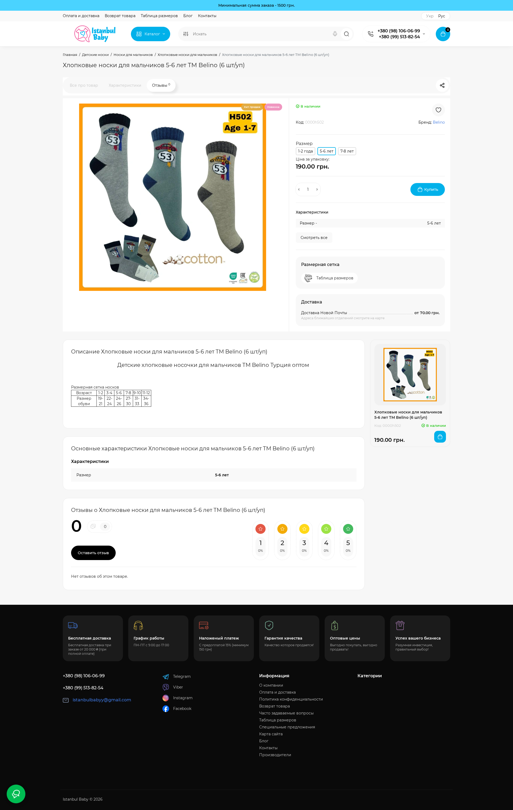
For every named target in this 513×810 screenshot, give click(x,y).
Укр (430, 16)
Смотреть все (314, 237)
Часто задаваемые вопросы (286, 713)
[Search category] (186, 34)
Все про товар (84, 85)
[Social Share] (442, 85)
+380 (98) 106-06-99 (399, 30)
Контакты (207, 15)
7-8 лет (347, 151)
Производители (275, 754)
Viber (178, 687)
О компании (271, 685)
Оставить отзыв (93, 552)
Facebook (182, 708)
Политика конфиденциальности (291, 699)
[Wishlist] (438, 110)
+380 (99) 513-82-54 (399, 36)
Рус (441, 16)
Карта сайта (271, 734)
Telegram (182, 676)
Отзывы (161, 85)
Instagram (183, 697)
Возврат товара (120, 15)
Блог (188, 15)
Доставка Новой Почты (324, 312)
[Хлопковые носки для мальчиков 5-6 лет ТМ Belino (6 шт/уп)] (172, 197)
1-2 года (305, 151)
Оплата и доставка (81, 15)
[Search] (335, 34)
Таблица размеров (159, 15)
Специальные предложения (287, 727)
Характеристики (125, 85)
